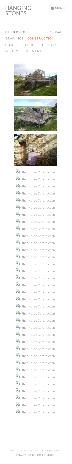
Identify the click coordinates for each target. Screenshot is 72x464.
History (49, 45)
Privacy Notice (25, 455)
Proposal (53, 32)
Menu (60, 8)
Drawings (14, 38)
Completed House (22, 45)
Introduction (46, 455)
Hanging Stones (18, 10)
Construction (41, 38)
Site (37, 32)
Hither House (17, 32)
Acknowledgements (24, 51)
